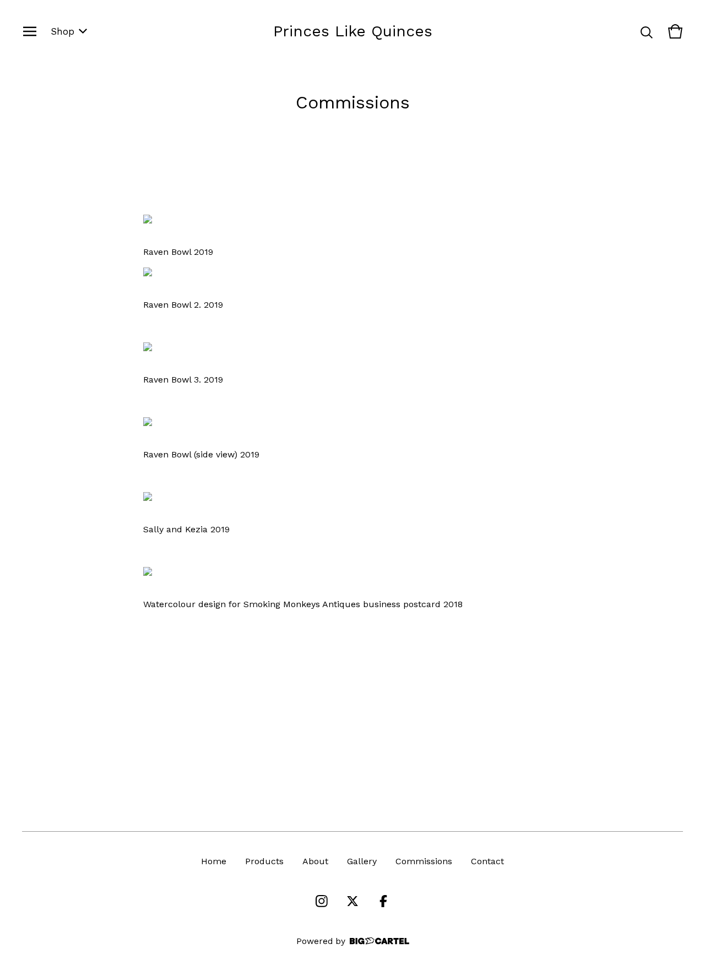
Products (264, 861)
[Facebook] (383, 901)
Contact (487, 861)
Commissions (423, 861)
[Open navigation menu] (30, 31)
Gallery (362, 861)
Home (213, 861)
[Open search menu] (647, 31)
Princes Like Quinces (352, 31)
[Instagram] (322, 901)
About (315, 861)
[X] (352, 901)
